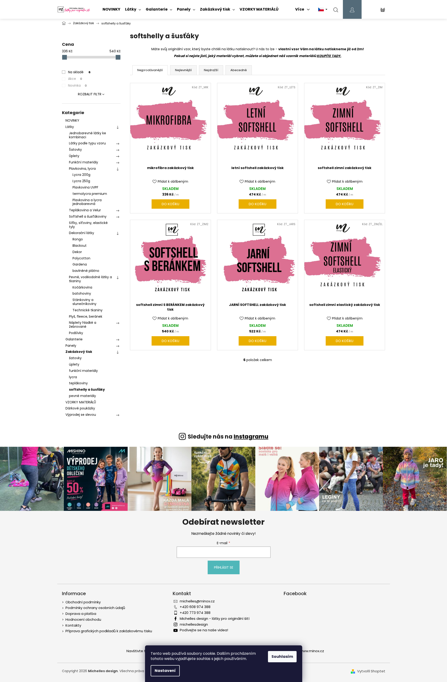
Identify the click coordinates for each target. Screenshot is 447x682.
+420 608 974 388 (195, 606)
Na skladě (79, 72)
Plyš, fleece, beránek (85, 316)
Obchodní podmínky (83, 602)
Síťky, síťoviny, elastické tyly (88, 224)
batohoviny (82, 293)
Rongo (78, 239)
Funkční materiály (83, 162)
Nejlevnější (183, 70)
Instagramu (251, 436)
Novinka (77, 85)
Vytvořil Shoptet (371, 671)
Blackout (80, 245)
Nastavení (165, 670)
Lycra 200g (81, 174)
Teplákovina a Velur (85, 210)
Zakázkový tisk (78, 351)
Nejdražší (211, 70)
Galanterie (74, 339)
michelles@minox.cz (197, 601)
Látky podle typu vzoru (87, 143)
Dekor (77, 252)
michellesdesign (194, 624)
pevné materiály (82, 395)
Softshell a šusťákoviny (88, 216)
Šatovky (75, 149)
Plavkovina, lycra (82, 168)
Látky (69, 126)
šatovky (75, 358)
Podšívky (76, 333)
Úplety (74, 156)
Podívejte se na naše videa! (204, 630)
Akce (75, 78)
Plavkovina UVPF (85, 187)
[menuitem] (111, 9)
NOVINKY (72, 120)
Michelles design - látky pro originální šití (214, 618)
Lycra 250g (81, 181)
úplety (74, 364)
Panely (70, 345)
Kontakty (73, 625)
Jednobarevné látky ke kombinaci (87, 135)
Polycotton (81, 258)
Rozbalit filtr (89, 94)
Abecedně (238, 70)
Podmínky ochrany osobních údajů (95, 607)
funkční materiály (83, 370)
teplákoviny (78, 383)
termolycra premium (90, 193)
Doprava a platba (80, 613)
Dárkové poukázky (80, 408)
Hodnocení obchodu (83, 619)
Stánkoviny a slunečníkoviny (84, 301)
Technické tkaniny (88, 310)
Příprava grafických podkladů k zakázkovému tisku (108, 630)
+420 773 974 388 (195, 612)
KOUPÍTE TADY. (329, 56)
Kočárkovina (82, 287)
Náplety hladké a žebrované (82, 324)
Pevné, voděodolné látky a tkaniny (90, 279)
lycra (73, 377)
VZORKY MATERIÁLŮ (80, 402)
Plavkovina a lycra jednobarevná (87, 202)
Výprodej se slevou (80, 414)
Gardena (80, 264)
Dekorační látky (81, 233)
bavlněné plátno (86, 270)
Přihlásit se (223, 567)
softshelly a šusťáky (87, 389)
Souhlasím (282, 656)
